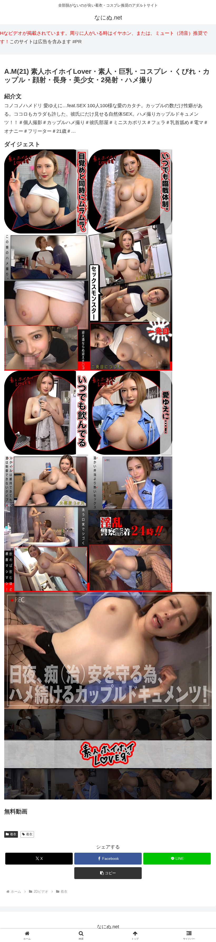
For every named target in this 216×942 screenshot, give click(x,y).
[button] (108, 873)
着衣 (13, 834)
